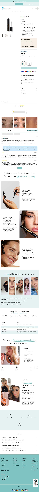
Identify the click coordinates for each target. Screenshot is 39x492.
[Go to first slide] (37, 367)
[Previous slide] (34, 367)
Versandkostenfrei (25, 79)
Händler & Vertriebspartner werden (24, 464)
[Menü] (37, 479)
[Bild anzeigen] (2, 35)
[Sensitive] (26, 63)
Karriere (23, 462)
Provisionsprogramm (25, 467)
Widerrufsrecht (15, 462)
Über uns (23, 460)
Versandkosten (23, 56)
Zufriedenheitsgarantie (29, 77)
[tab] (10, 131)
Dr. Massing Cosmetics (17, 489)
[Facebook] (2, 477)
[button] (37, 8)
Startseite (13, 11)
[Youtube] (2, 479)
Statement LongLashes (16, 465)
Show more (19, 168)
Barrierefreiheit (34, 463)
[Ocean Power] (22, 63)
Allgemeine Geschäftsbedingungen (35, 461)
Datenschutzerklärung (35, 464)
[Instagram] (5, 477)
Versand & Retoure (15, 460)
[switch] (36, 485)
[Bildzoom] (9, 24)
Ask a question (29, 130)
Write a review (35, 130)
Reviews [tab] (4, 130)
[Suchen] (33, 8)
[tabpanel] (19, 151)
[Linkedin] (5, 479)
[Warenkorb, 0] (35, 8)
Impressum (33, 466)
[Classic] (29, 63)
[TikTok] (7, 477)
